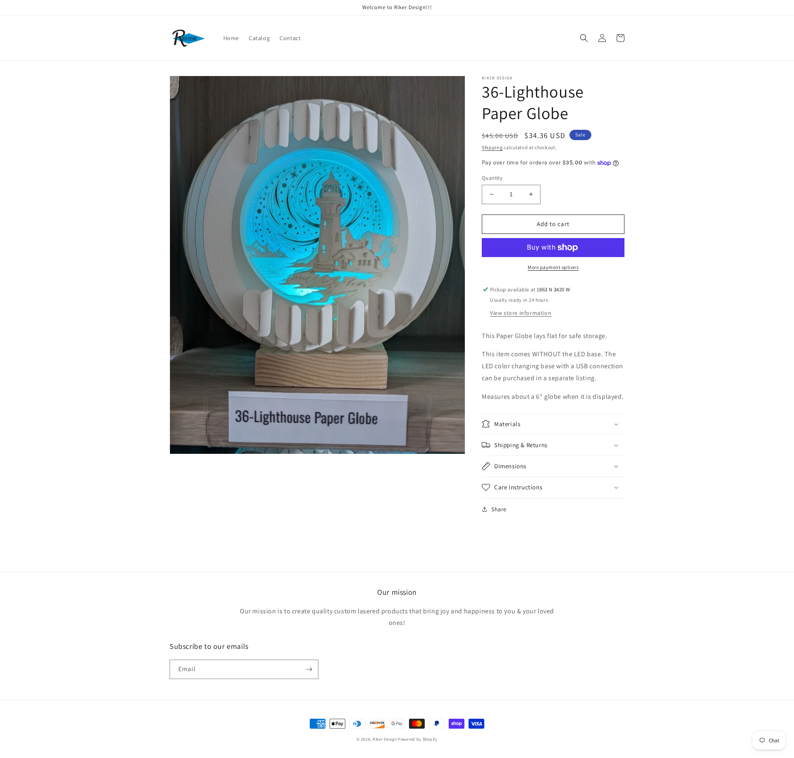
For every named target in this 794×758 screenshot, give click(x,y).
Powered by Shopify (418, 739)
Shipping (492, 147)
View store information (520, 313)
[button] (584, 38)
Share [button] (499, 509)
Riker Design (385, 739)
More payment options (553, 267)
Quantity (492, 177)
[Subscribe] (309, 669)
